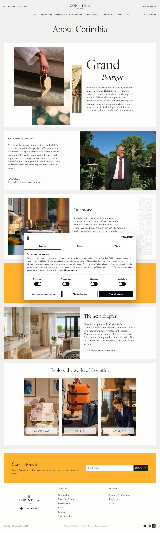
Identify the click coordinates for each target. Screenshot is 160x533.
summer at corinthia (68, 14)
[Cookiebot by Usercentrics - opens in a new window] (123, 238)
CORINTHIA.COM (17, 6)
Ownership (63, 494)
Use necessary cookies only (44, 294)
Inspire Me (114, 499)
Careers (107, 14)
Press (60, 507)
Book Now (146, 6)
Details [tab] (80, 246)
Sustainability (65, 516)
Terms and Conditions (71, 526)
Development (65, 503)
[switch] (66, 284)
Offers (112, 503)
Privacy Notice (87, 526)
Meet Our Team (66, 499)
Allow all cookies (116, 294)
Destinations (40, 14)
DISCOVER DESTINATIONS (100, 350)
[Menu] (4, 6)
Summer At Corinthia (120, 494)
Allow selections (80, 294)
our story (92, 14)
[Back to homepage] (80, 7)
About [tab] (117, 246)
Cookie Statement (68, 270)
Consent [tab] (42, 246)
